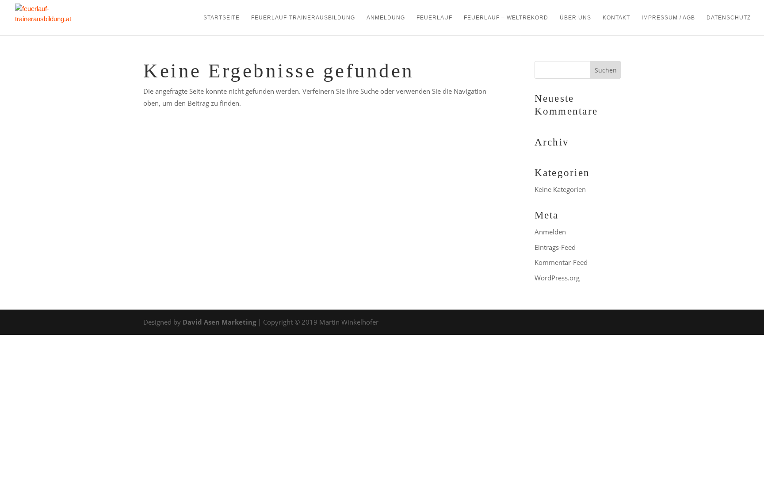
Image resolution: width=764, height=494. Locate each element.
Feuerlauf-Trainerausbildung (303, 18)
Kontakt (616, 18)
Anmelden (550, 231)
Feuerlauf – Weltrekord (506, 18)
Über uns (575, 18)
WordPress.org (557, 277)
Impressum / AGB (668, 18)
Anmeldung (386, 18)
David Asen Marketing (219, 322)
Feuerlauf (434, 18)
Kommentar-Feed (561, 262)
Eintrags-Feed (555, 247)
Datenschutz (729, 18)
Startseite (221, 18)
